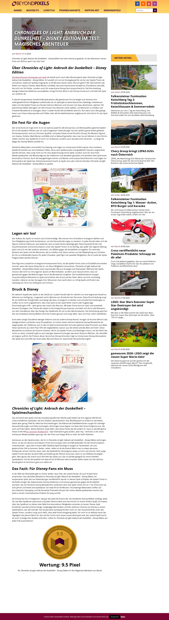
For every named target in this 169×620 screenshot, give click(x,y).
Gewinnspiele (112, 10)
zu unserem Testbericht (37, 431)
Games (18, 10)
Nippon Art (92, 10)
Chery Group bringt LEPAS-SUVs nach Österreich (132, 152)
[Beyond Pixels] (31, 3)
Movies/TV (32, 10)
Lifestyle (49, 10)
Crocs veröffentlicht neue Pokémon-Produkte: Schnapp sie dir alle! (133, 254)
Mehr (123, 617)
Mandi (19, 53)
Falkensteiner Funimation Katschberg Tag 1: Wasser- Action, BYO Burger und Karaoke (134, 202)
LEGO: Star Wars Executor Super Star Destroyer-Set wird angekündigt (132, 305)
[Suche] (155, 10)
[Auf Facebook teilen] (153, 86)
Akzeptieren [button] (115, 617)
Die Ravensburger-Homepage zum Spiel (29, 77)
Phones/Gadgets (69, 10)
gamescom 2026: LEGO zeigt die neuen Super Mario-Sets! (132, 355)
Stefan (118, 92)
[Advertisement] (59, 591)
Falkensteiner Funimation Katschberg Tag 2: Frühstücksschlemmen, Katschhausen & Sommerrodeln (133, 101)
